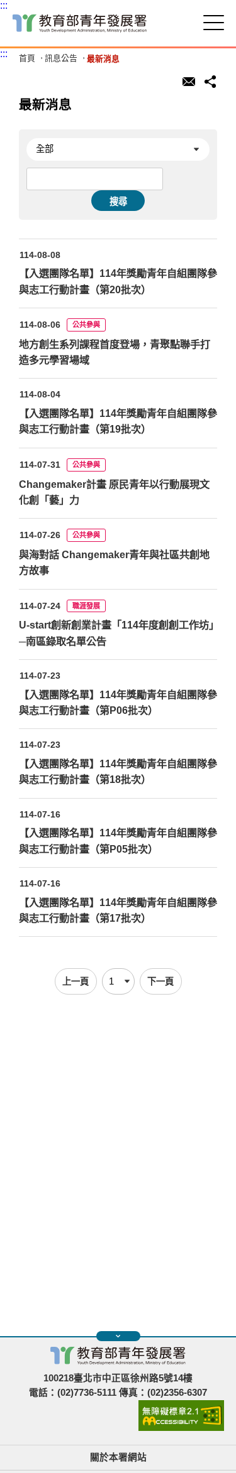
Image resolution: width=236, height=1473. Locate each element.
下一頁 (160, 981)
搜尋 (118, 202)
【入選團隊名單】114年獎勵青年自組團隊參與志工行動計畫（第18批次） (118, 771)
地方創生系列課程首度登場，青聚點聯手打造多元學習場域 (114, 351)
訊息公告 (61, 59)
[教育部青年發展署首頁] (79, 23)
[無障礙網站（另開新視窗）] (181, 1428)
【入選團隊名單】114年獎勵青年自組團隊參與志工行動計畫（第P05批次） (118, 840)
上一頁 (75, 981)
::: (4, 5)
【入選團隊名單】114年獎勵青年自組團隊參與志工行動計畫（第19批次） (118, 420)
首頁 (27, 59)
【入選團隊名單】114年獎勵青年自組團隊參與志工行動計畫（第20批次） (118, 280)
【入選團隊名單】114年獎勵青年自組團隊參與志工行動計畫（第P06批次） (118, 702)
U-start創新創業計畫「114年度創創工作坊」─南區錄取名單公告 (116, 632)
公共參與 (86, 324)
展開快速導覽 (118, 1336)
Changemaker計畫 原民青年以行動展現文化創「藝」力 (114, 491)
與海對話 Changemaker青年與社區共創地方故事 (114, 562)
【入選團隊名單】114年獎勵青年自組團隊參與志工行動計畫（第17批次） (118, 910)
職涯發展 (86, 606)
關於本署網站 (118, 1457)
